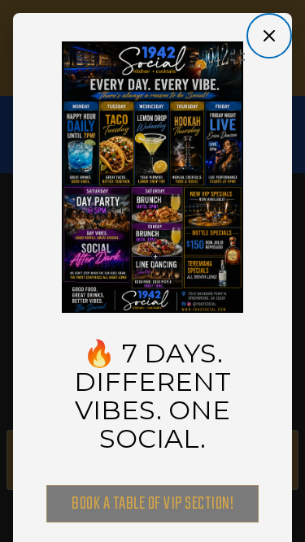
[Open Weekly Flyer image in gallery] (242, 56)
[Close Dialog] (269, 35)
